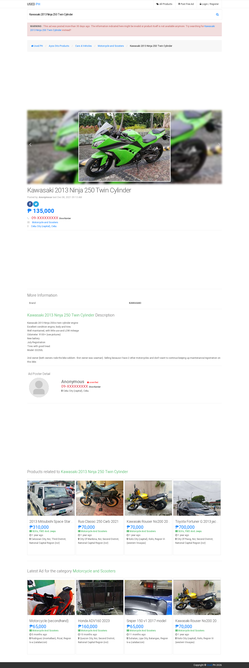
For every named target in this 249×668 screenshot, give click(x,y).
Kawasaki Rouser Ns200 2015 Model (154, 521)
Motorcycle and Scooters (45, 222)
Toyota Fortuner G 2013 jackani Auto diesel (207, 521)
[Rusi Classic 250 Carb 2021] (99, 498)
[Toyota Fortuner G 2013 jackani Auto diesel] (197, 512)
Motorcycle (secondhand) (48, 621)
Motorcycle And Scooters (94, 531)
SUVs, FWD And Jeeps (44, 531)
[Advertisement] (124, 81)
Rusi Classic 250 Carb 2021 (98, 521)
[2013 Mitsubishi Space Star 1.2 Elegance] (51, 501)
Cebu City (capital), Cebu (44, 226)
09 (51, 218)
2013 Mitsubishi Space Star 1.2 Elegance (59, 521)
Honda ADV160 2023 (94, 621)
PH (33, 4)
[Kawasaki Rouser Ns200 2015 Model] (148, 498)
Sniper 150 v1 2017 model (146, 621)
